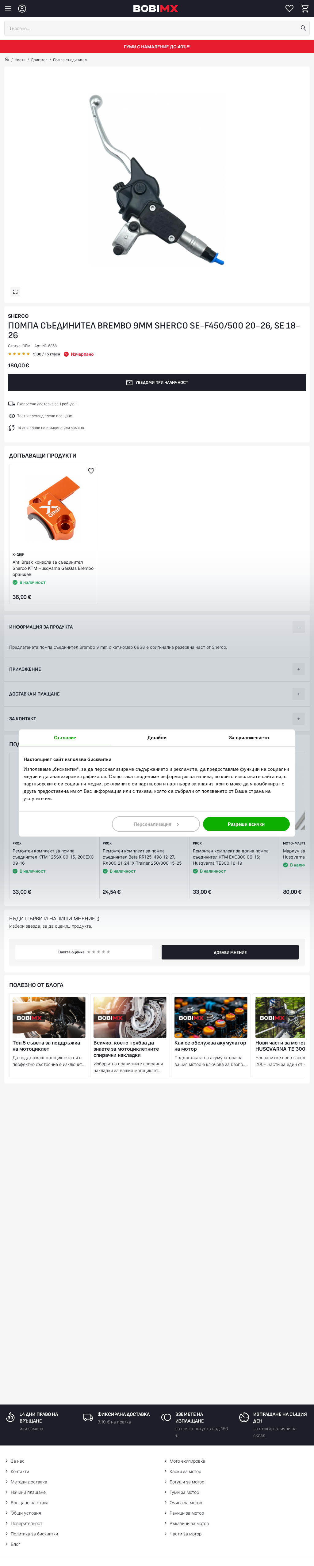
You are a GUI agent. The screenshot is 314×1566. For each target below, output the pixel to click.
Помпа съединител (70, 60)
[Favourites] (289, 8)
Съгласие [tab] (65, 737)
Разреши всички (246, 823)
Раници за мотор (187, 1513)
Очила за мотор (186, 1502)
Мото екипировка (187, 1461)
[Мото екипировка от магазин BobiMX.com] (6, 60)
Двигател (39, 60)
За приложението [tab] (249, 737)
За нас (18, 1461)
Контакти (20, 1471)
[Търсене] (303, 28)
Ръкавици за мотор (189, 1523)
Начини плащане (28, 1492)
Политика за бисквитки (34, 1533)
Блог (15, 1544)
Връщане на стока (29, 1502)
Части (20, 60)
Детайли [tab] (157, 737)
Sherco (18, 316)
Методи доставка (29, 1481)
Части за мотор (185, 1533)
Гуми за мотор (184, 1492)
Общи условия (26, 1513)
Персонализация (152, 823)
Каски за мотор (185, 1471)
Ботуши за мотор (187, 1481)
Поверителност (26, 1523)
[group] (157, 180)
